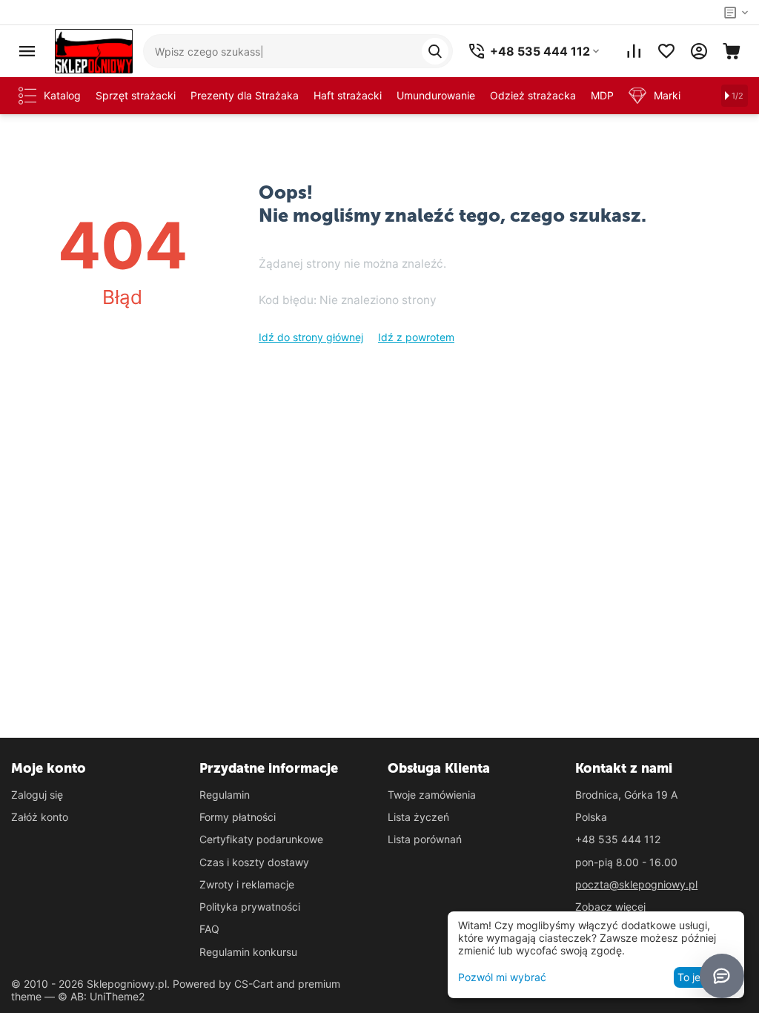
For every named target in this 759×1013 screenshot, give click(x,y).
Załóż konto (39, 817)
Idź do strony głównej (311, 337)
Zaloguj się (37, 794)
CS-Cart (254, 983)
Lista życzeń (418, 817)
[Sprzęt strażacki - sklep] (94, 50)
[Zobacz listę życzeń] (666, 51)
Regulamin (224, 794)
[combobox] (298, 51)
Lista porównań (425, 839)
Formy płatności (237, 817)
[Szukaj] (435, 51)
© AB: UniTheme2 (101, 996)
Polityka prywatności (249, 906)
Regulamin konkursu (248, 952)
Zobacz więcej (610, 906)
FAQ (209, 929)
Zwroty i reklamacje (246, 884)
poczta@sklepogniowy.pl (636, 884)
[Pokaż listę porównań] (633, 51)
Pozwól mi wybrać (502, 977)
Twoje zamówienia (432, 794)
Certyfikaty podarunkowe (261, 839)
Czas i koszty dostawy (254, 862)
